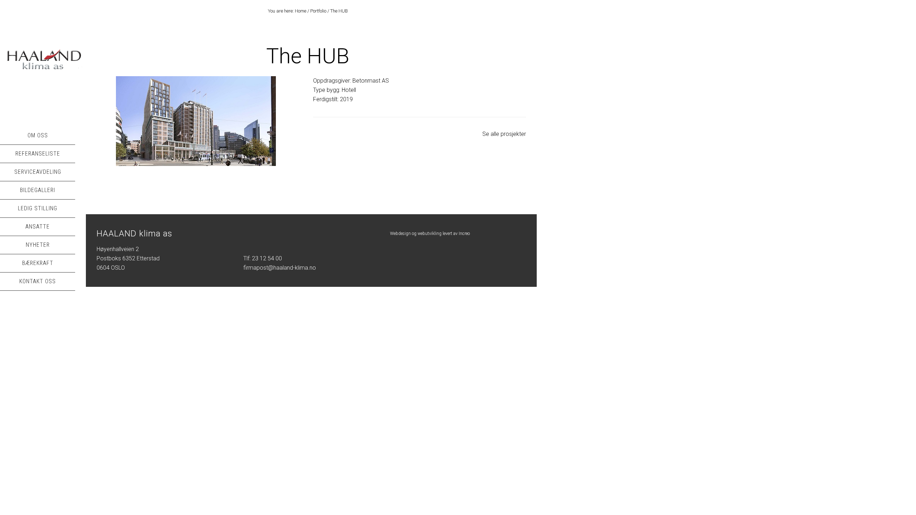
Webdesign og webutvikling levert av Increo (430, 233)
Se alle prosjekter (504, 134)
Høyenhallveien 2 (118, 249)
